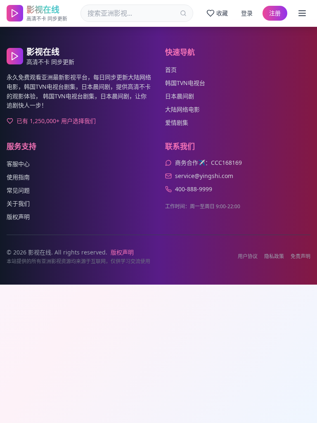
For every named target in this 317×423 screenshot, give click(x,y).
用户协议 (248, 256)
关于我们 (18, 203)
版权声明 (18, 217)
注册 (275, 13)
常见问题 (18, 190)
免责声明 (300, 256)
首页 (171, 70)
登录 (247, 13)
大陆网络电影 (182, 109)
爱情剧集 (176, 122)
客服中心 (18, 164)
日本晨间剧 (179, 96)
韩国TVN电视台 (185, 83)
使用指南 (18, 177)
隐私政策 (274, 256)
